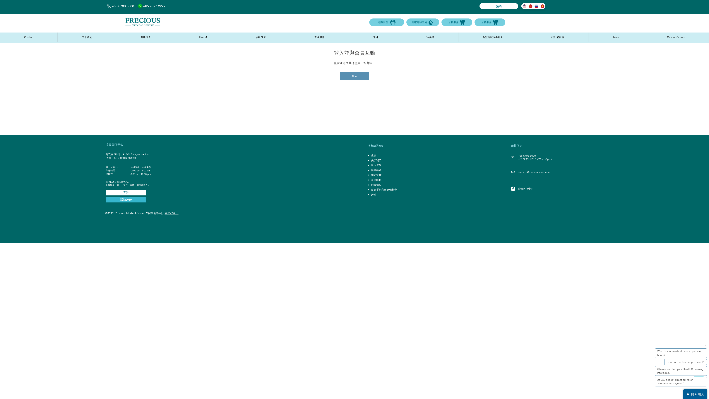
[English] (524, 6)
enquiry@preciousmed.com (534, 172)
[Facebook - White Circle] (513, 189)
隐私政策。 (172, 213)
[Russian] (536, 6)
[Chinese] (530, 6)
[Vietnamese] (543, 6)
